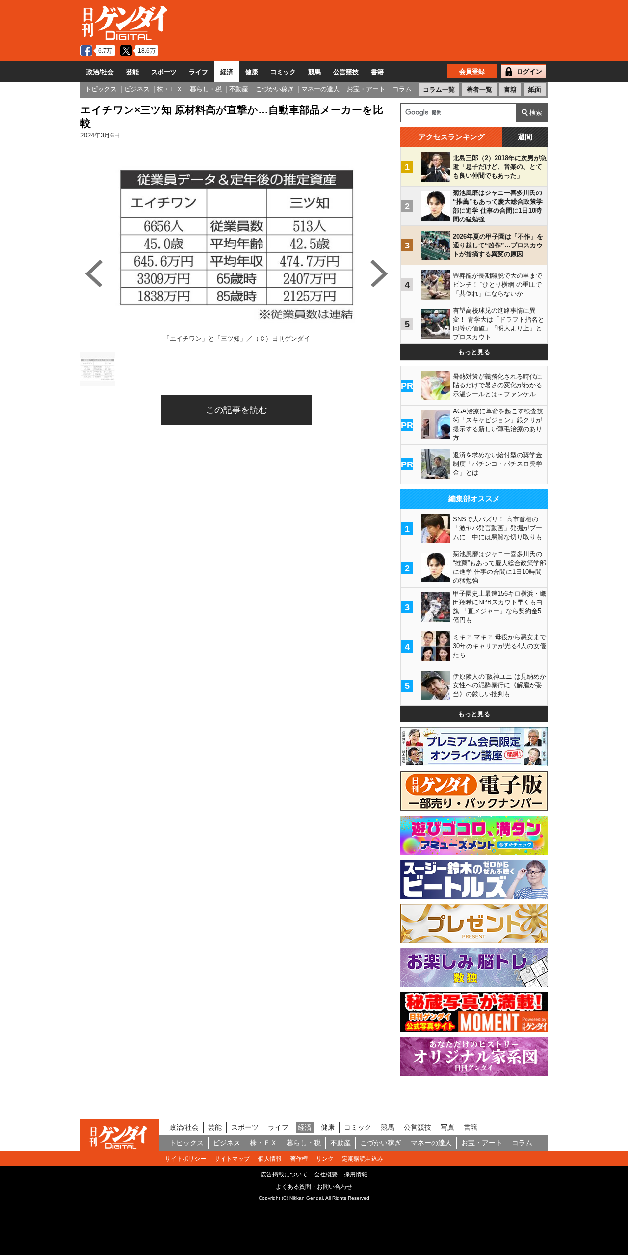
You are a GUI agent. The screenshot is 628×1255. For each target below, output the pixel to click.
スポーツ (164, 72)
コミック (283, 72)
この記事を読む (236, 410)
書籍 (377, 72)
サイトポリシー (185, 1159)
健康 (251, 72)
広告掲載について (284, 1174)
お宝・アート (481, 1142)
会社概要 (326, 1174)
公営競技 (346, 72)
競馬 (314, 72)
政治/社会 (100, 72)
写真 (447, 1127)
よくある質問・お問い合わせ (314, 1186)
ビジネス (226, 1142)
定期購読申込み (362, 1159)
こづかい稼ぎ (380, 1142)
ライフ (198, 72)
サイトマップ (232, 1159)
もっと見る (474, 351)
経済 (226, 72)
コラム (522, 1142)
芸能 (132, 72)
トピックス (186, 1142)
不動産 (340, 1142)
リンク (325, 1159)
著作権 (299, 1159)
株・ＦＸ (263, 1142)
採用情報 (355, 1174)
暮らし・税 (304, 1142)
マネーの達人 (431, 1142)
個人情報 (270, 1159)
